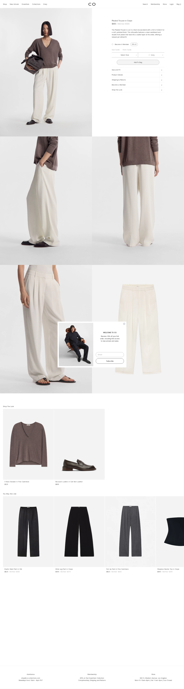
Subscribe (110, 361)
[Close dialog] (124, 324)
